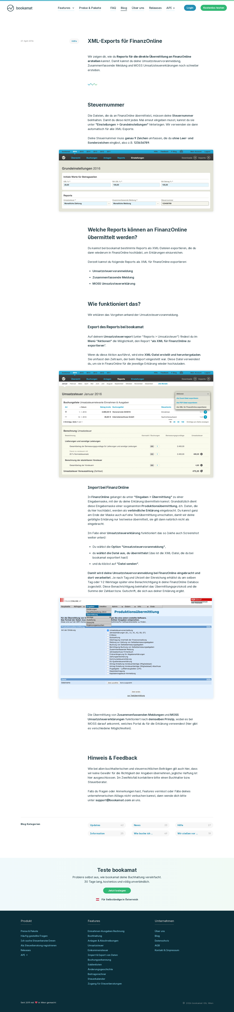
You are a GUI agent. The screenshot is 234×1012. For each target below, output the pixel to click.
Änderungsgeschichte (100, 969)
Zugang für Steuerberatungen (105, 983)
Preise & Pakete (90, 8)
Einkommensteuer (98, 950)
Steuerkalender (96, 978)
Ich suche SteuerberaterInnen (38, 940)
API (169, 8)
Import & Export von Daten (103, 954)
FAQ (113, 8)
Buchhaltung (95, 935)
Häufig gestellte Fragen (34, 935)
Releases (155, 8)
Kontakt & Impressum (167, 950)
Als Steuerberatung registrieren (39, 945)
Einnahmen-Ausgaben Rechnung (106, 931)
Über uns (138, 8)
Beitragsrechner (97, 974)
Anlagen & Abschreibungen (103, 940)
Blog (124, 8)
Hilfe (74, 41)
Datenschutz (162, 940)
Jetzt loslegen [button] (117, 890)
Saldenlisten (95, 964)
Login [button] (190, 7)
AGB (157, 945)
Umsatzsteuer (96, 945)
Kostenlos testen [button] (213, 7)
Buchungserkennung (99, 959)
